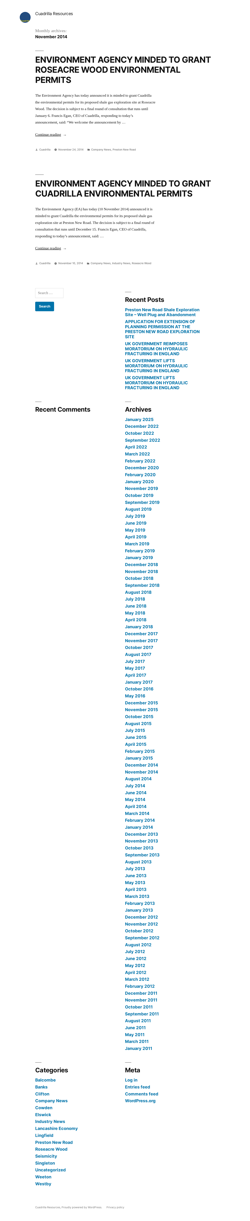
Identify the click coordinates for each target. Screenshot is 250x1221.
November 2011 (141, 1000)
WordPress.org (140, 1100)
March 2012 (137, 979)
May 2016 (135, 695)
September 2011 (142, 1013)
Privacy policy (115, 1207)
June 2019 (135, 523)
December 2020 (142, 467)
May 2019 (135, 530)
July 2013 (135, 868)
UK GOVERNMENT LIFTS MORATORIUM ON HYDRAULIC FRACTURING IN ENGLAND (156, 365)
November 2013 (141, 841)
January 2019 (139, 557)
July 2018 (135, 599)
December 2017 (141, 633)
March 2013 (137, 896)
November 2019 (141, 488)
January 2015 (139, 758)
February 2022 (140, 460)
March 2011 (137, 1041)
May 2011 (135, 1034)
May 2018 (135, 613)
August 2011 (138, 1020)
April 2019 (135, 536)
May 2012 (135, 965)
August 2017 (138, 654)
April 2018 (135, 619)
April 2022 (136, 447)
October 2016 (139, 688)
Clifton (42, 1093)
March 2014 (137, 813)
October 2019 (139, 495)
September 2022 (142, 440)
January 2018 (139, 626)
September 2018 (142, 585)
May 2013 (135, 882)
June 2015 (135, 737)
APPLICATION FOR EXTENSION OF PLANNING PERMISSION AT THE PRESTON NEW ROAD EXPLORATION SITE (162, 329)
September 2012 (142, 937)
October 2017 (139, 647)
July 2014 (135, 785)
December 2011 (141, 993)
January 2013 (139, 910)
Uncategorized (50, 1169)
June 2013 (135, 875)
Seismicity (46, 1156)
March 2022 (137, 453)
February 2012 (140, 986)
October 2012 (139, 930)
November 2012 (141, 924)
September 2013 (142, 854)
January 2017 (139, 682)
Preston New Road (124, 149)
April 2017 (135, 675)
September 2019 (142, 502)
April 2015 (135, 744)
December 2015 (141, 702)
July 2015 (135, 730)
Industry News (121, 263)
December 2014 (141, 765)
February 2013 (140, 903)
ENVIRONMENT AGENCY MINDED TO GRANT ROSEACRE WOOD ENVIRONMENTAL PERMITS (123, 70)
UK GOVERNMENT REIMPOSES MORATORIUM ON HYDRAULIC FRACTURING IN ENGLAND (156, 348)
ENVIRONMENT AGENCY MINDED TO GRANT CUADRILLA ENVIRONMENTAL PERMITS (123, 188)
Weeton (43, 1176)
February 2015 (140, 751)
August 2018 (138, 592)
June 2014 (136, 792)
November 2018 (141, 571)
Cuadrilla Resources (54, 13)
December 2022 (142, 426)
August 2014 (138, 778)
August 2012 (138, 944)
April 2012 (135, 972)
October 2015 (139, 716)
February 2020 (140, 474)
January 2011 (138, 1048)
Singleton (45, 1163)
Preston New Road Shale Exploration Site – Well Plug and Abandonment (162, 312)
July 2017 (135, 661)
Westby (43, 1183)
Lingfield (44, 1135)
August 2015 (138, 723)
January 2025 (139, 419)
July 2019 (135, 516)
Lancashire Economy (56, 1128)
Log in (131, 1080)
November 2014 (141, 772)
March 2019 (137, 543)
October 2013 (139, 847)
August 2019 (138, 509)
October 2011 (139, 1006)
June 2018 (135, 606)
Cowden (43, 1107)
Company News (101, 149)
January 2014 (139, 827)
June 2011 (135, 1027)
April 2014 (136, 806)
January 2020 (139, 481)
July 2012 (135, 951)
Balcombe (45, 1080)
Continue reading (51, 134)
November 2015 (141, 709)
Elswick (43, 1114)
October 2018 (139, 578)
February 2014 (140, 820)
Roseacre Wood (141, 263)
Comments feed (141, 1093)
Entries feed (137, 1087)
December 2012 (141, 917)
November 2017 (141, 640)
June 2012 (135, 958)
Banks (41, 1087)
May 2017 (135, 668)
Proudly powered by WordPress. (82, 1207)
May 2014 (135, 799)
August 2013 (138, 861)
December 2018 (141, 564)
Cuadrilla (45, 149)
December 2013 (141, 834)
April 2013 (135, 889)
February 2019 (140, 550)
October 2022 (139, 433)
